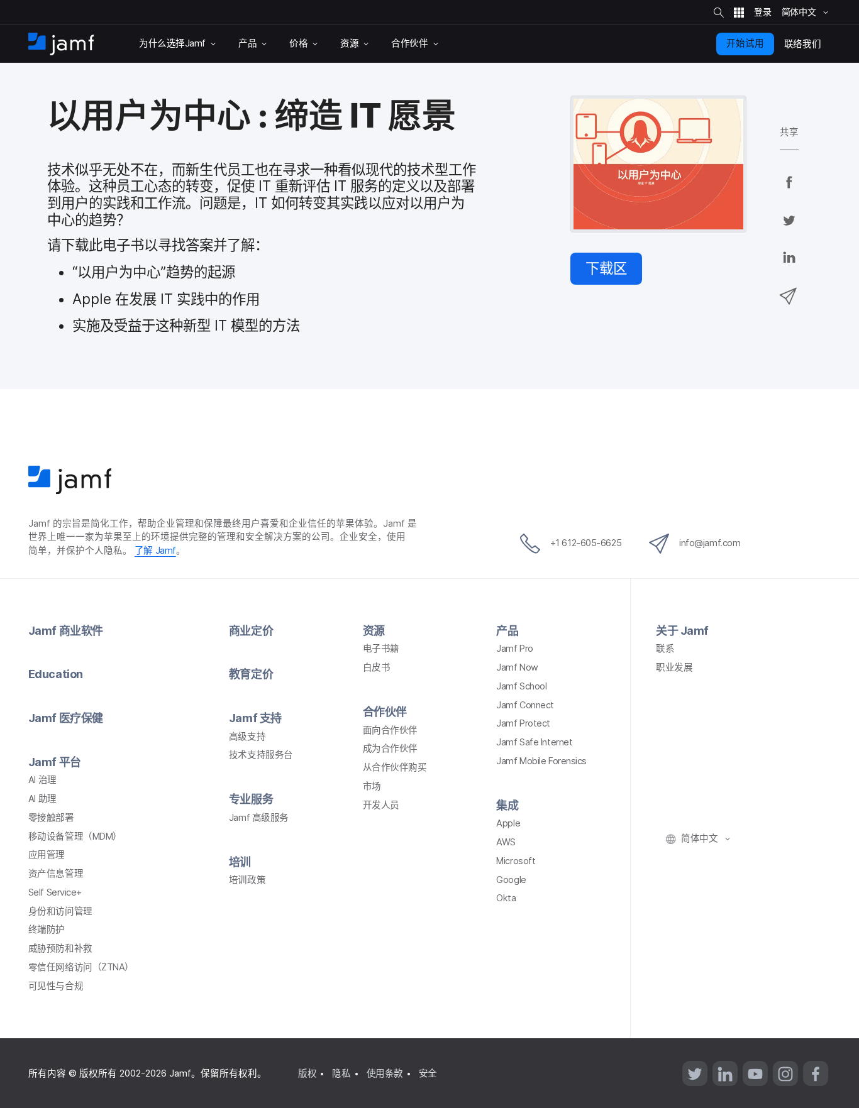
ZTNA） (81, 967)
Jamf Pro (514, 648)
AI (42, 780)
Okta (506, 898)
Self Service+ (55, 892)
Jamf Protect (523, 723)
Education (55, 674)
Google (511, 880)
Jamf (155, 550)
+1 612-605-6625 (585, 543)
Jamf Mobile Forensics (541, 761)
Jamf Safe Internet (534, 742)
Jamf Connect (525, 705)
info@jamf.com (709, 543)
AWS (506, 842)
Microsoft (515, 861)
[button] (606, 269)
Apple (508, 823)
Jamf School (521, 686)
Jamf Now (517, 667)
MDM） (75, 836)
